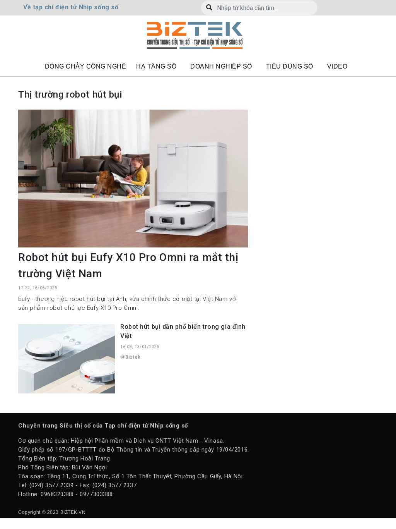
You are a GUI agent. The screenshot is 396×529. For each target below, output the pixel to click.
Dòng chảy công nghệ (85, 66)
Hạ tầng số (156, 66)
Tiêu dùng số (289, 66)
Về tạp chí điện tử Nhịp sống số (70, 7)
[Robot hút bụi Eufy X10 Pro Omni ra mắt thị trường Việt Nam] (133, 178)
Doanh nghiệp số (221, 66)
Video (337, 66)
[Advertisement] (320, 158)
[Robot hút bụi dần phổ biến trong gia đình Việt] (66, 358)
